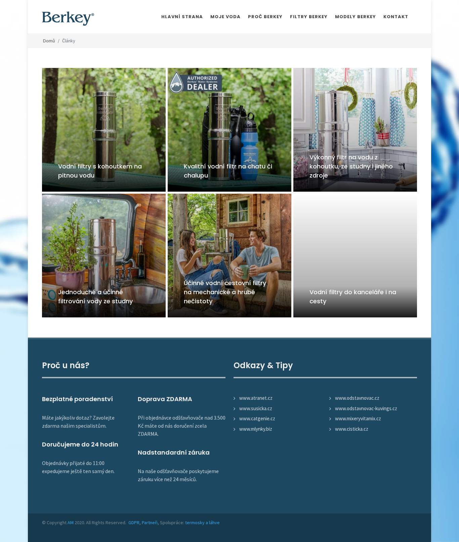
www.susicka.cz (255, 408)
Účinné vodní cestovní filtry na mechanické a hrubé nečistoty (225, 292)
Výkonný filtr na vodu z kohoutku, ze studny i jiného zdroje (351, 166)
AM (71, 522)
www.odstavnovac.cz (357, 398)
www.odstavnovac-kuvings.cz (366, 408)
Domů (49, 41)
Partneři (150, 522)
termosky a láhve (202, 522)
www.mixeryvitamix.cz (358, 418)
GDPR (133, 522)
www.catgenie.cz (257, 418)
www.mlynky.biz (255, 429)
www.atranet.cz (256, 398)
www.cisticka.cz (351, 429)
